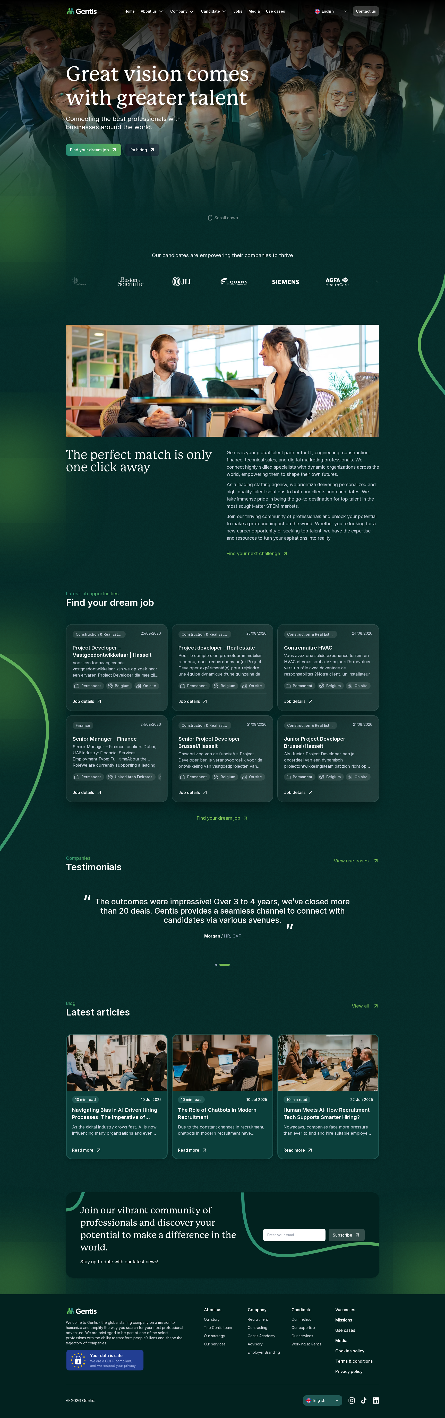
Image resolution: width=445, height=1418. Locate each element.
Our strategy (214, 1336)
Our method (302, 1319)
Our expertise (303, 1327)
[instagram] (351, 1400)
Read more (82, 1150)
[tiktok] (363, 1400)
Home (129, 11)
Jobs (237, 11)
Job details (83, 701)
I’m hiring (138, 149)
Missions (343, 1320)
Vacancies (345, 1309)
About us (149, 11)
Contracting (257, 1327)
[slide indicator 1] (229, 965)
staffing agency (270, 484)
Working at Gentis (306, 1344)
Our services (215, 1344)
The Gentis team (218, 1327)
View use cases (351, 860)
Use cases (275, 11)
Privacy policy (349, 1371)
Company (178, 11)
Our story (212, 1319)
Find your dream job (89, 149)
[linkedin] (376, 1400)
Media (254, 11)
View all (360, 1006)
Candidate (210, 11)
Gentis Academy (261, 1336)
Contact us (366, 11)
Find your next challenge (253, 553)
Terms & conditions (354, 1361)
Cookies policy (349, 1350)
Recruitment (258, 1319)
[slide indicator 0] (220, 965)
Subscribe (342, 1235)
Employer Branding (264, 1352)
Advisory (255, 1344)
